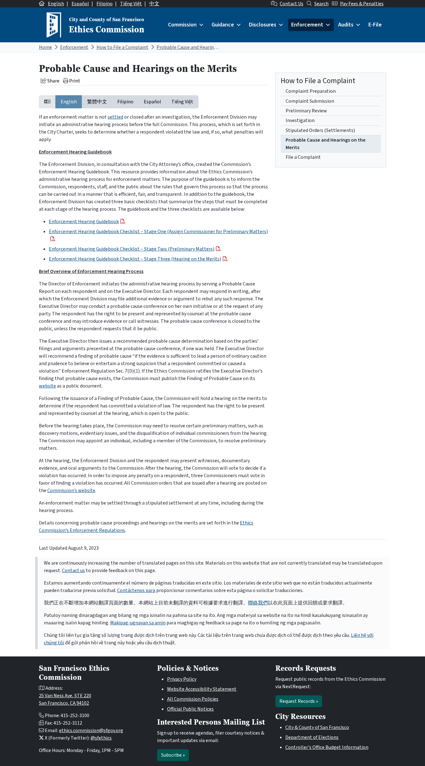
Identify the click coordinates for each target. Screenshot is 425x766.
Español (80, 3)
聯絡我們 (258, 602)
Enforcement (307, 25)
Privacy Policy (181, 679)
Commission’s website (71, 490)
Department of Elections (312, 737)
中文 (154, 3)
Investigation (300, 120)
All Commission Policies (192, 699)
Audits (345, 25)
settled (115, 117)
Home (45, 47)
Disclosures (262, 25)
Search (321, 3)
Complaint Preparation (311, 91)
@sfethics (101, 738)
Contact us (73, 570)
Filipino (104, 3)
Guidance (223, 25)
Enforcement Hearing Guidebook (84, 221)
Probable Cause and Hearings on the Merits (202, 47)
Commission (182, 25)
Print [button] (74, 81)
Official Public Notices (190, 709)
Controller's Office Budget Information (326, 747)
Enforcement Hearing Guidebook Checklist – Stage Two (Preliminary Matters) (131, 249)
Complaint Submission (310, 101)
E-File (375, 25)
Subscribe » (173, 755)
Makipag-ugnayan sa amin (138, 622)
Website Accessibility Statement (201, 689)
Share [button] (52, 81)
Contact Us (291, 3)
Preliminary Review (306, 110)
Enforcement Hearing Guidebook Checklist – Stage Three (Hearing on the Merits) (135, 259)
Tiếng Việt (131, 3)
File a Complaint (303, 157)
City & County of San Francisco (317, 727)
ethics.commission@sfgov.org (91, 730)
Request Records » (298, 701)
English (56, 3)
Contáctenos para (136, 590)
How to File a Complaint (122, 47)
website (47, 386)
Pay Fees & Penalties (362, 3)
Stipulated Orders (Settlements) (320, 130)
